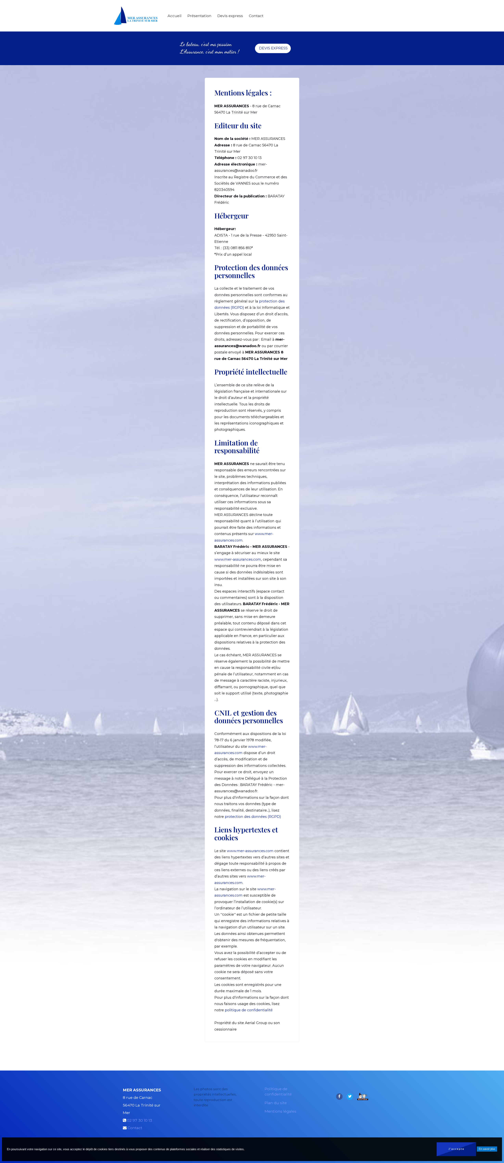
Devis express (230, 15)
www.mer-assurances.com (237, 559)
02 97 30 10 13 (139, 1120)
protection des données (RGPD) (253, 816)
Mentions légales (280, 1111)
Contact (256, 15)
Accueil (175, 15)
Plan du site (276, 1102)
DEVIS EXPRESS (273, 48)
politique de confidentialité (249, 1010)
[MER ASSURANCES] (136, 15)
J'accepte (456, 1149)
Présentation (199, 15)
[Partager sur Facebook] (339, 1096)
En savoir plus (487, 1148)
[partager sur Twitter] (349, 1096)
